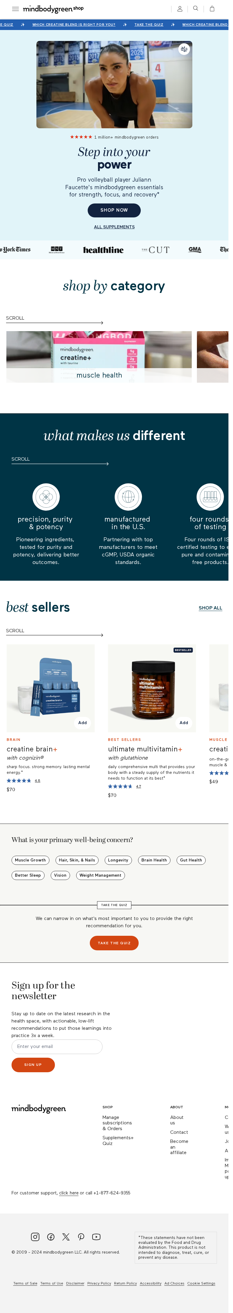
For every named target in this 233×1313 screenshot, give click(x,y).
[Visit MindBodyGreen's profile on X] (66, 1237)
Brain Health (154, 860)
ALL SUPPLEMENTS (114, 227)
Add (82, 723)
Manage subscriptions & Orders (117, 1123)
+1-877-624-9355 (111, 1193)
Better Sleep (28, 875)
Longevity (118, 860)
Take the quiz (114, 943)
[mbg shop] (54, 9)
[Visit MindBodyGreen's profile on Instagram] (35, 1238)
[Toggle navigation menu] (15, 9)
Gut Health (191, 860)
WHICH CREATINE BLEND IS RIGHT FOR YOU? (71, 24)
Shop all (210, 608)
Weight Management (100, 875)
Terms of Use (51, 1283)
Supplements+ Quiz (118, 1141)
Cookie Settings (201, 1283)
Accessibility (150, 1283)
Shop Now (114, 210)
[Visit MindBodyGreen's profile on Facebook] (50, 1237)
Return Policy (125, 1283)
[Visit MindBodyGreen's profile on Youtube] (96, 1238)
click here (69, 1193)
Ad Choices (174, 1283)
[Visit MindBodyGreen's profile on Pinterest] (81, 1237)
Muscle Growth (30, 860)
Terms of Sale (25, 1283)
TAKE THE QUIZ (146, 24)
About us (177, 1120)
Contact (179, 1132)
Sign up (33, 1065)
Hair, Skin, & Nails (77, 860)
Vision (60, 875)
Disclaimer (75, 1283)
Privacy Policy (99, 1283)
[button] (210, 9)
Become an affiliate (179, 1147)
